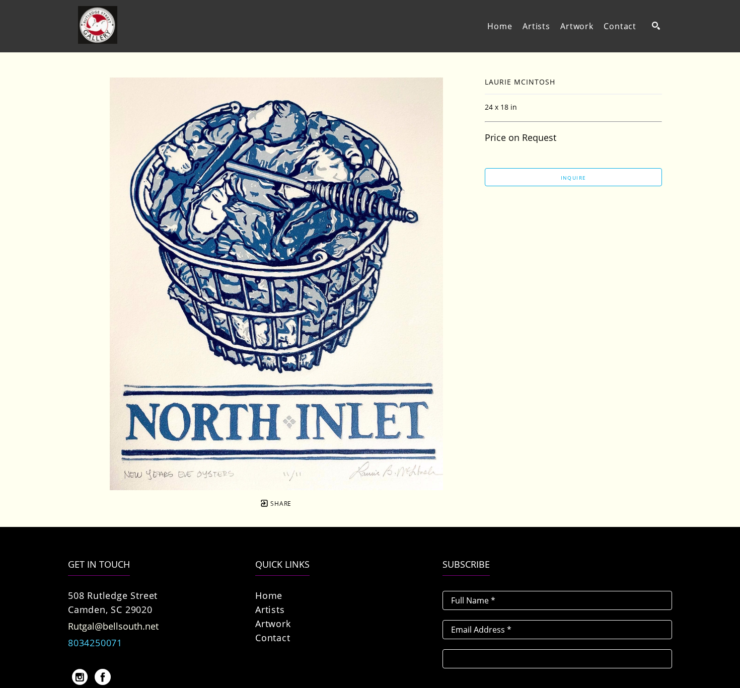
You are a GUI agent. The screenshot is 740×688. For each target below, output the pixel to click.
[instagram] (79, 677)
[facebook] (103, 677)
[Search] (656, 26)
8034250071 (95, 643)
